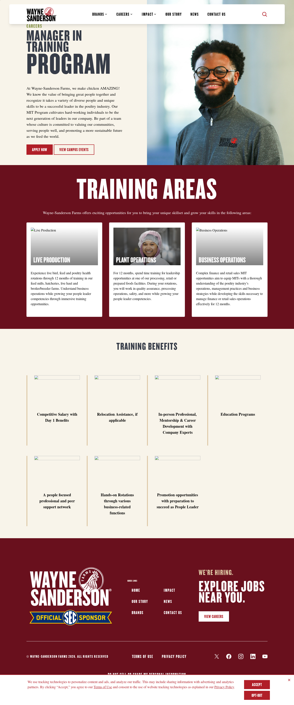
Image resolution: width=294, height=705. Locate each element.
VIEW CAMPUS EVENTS (74, 149)
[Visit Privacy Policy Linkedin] (252, 656)
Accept (257, 684)
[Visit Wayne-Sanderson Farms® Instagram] (240, 656)
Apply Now (39, 149)
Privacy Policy (174, 656)
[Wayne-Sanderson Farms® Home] (70, 597)
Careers (123, 14)
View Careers (213, 616)
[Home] (41, 14)
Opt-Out (257, 695)
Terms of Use (142, 656)
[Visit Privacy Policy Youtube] (265, 656)
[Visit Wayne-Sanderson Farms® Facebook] (228, 656)
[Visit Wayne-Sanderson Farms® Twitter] (216, 656)
